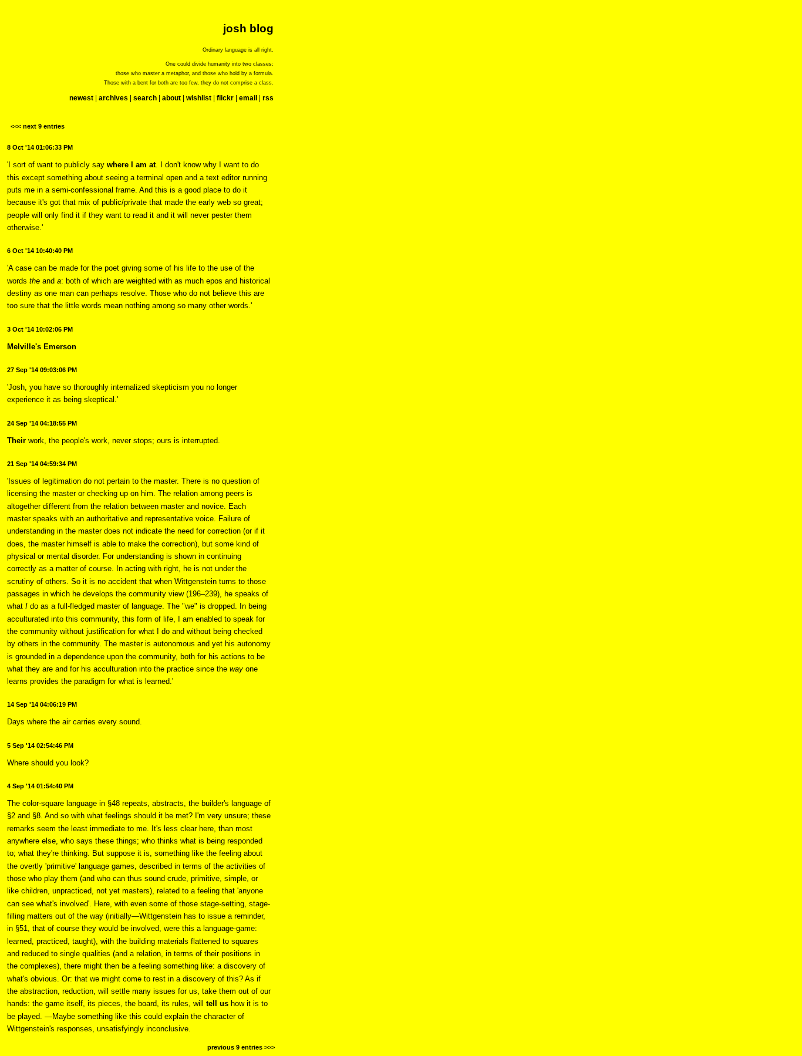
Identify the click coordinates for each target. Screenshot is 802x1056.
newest (81, 98)
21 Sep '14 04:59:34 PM (42, 463)
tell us (217, 1003)
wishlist (198, 98)
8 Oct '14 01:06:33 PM (40, 147)
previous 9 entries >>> (241, 1047)
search (145, 98)
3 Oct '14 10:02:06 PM (40, 329)
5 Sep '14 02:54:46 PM (40, 745)
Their (16, 440)
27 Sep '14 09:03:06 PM (42, 369)
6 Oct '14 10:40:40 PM (40, 250)
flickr (225, 98)
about (171, 98)
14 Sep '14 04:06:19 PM (42, 704)
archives (113, 98)
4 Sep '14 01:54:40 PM (40, 786)
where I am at (131, 164)
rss (268, 98)
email (248, 98)
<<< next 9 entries (38, 126)
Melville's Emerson (41, 346)
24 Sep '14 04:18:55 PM (42, 423)
